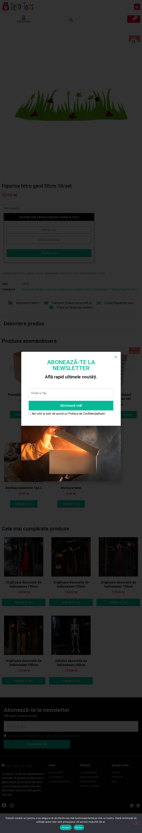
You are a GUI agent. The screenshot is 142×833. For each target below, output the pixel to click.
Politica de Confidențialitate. (86, 413)
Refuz (78, 827)
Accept (66, 827)
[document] (71, 416)
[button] (115, 356)
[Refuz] (136, 823)
